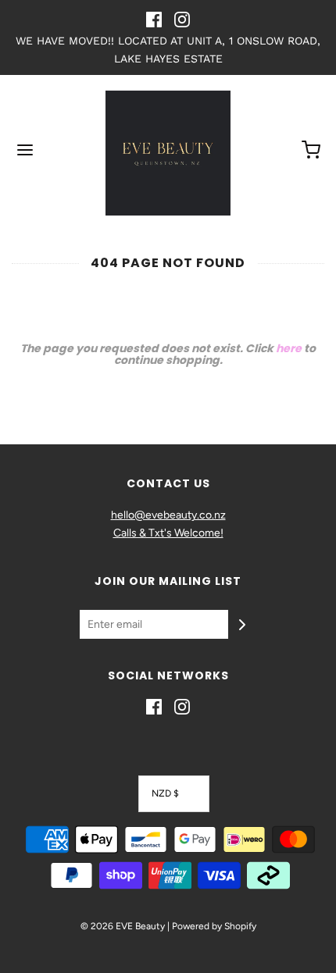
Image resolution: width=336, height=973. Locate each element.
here (289, 348)
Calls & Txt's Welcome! (168, 533)
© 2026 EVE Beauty (122, 926)
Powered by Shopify (214, 926)
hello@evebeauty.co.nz (168, 515)
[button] (173, 793)
